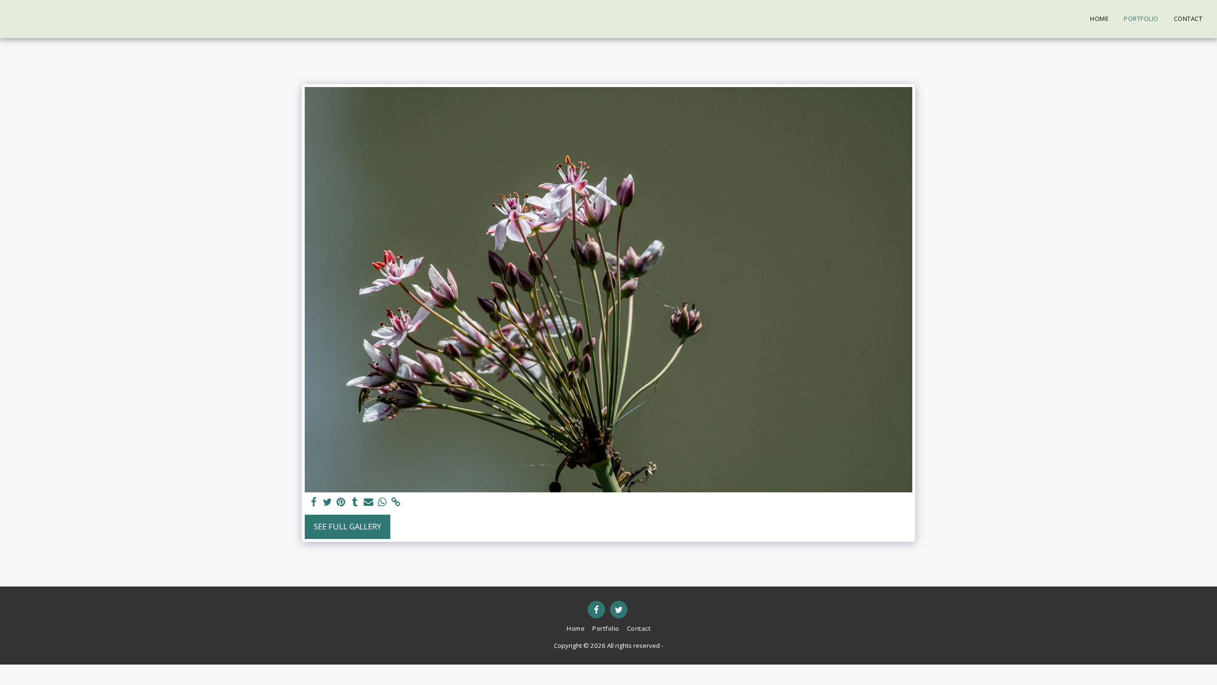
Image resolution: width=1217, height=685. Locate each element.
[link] (396, 502)
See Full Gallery (347, 526)
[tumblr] (355, 502)
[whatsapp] (382, 502)
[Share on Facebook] (314, 502)
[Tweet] (327, 502)
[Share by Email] (369, 502)
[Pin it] (341, 502)
